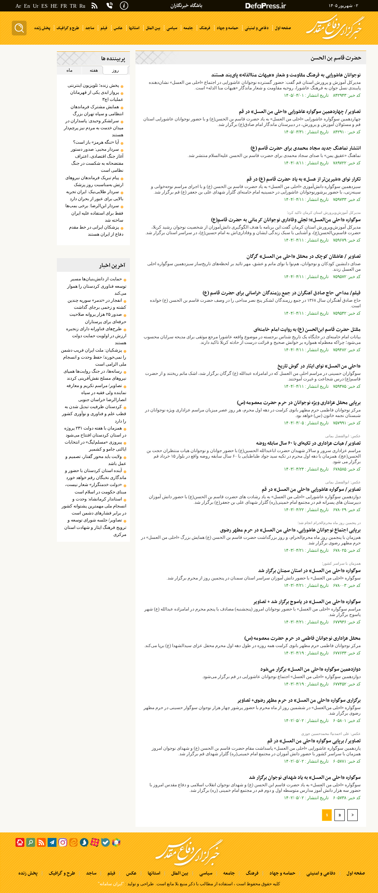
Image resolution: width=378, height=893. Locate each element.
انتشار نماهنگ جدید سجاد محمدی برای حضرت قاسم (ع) (306, 148)
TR (73, 6)
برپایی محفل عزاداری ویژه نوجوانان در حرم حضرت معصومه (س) (299, 402)
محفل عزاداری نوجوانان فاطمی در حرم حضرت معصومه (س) (302, 638)
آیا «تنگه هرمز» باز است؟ (95, 142)
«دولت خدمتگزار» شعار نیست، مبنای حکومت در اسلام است (95, 488)
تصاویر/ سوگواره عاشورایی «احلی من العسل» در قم (311, 489)
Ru (82, 6)
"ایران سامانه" (111, 883)
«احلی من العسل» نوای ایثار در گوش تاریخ (319, 366)
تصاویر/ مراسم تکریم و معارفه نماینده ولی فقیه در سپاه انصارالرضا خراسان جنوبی (96, 392)
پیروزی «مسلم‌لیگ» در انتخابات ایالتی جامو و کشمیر (95, 445)
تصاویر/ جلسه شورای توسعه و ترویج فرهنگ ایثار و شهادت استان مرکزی (95, 527)
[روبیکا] (116, 842)
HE (54, 6)
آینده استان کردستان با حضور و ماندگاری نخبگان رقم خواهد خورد (95, 474)
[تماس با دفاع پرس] (109, 5)
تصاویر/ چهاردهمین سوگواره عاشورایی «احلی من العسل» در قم (300, 111)
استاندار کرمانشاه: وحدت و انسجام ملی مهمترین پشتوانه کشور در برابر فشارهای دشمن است (94, 506)
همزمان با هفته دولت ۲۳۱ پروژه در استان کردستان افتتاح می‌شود (95, 431)
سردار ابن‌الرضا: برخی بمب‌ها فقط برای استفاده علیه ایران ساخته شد (94, 212)
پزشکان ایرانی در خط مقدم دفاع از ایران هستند (96, 231)
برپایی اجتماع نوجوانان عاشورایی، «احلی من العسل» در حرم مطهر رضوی (290, 530)
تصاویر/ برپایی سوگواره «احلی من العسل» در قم (314, 741)
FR (64, 6)
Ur (35, 6)
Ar (18, 6)
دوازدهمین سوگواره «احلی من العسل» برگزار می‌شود (310, 669)
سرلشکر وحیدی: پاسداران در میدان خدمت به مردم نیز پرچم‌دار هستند (93, 127)
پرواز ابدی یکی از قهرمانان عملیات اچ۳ (96, 96)
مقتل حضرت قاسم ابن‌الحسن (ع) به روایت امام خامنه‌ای (307, 329)
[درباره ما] (124, 4)
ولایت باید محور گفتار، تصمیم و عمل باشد (95, 460)
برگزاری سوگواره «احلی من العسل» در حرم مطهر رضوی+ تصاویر (299, 700)
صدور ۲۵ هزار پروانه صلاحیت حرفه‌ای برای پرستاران (97, 318)
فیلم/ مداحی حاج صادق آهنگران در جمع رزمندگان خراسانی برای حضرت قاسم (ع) (282, 293)
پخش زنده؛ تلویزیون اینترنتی (93, 85)
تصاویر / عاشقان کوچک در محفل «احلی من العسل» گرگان (304, 256)
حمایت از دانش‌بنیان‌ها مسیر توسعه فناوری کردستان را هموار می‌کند (96, 285)
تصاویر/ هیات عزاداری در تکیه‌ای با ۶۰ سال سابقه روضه (308, 443)
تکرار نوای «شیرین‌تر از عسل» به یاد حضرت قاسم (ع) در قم (304, 179)
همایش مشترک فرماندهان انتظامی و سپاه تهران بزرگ (97, 110)
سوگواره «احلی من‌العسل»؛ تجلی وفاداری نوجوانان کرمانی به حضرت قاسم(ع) (286, 220)
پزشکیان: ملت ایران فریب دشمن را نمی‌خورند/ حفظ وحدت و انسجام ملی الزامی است (93, 357)
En (27, 6)
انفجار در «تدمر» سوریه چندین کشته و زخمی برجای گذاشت (97, 304)
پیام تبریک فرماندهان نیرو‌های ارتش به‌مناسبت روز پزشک (94, 181)
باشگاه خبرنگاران (186, 5)
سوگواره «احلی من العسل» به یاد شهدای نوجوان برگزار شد (305, 777)
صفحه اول (356, 873)
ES (44, 6)
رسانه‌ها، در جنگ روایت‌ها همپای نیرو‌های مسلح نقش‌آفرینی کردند (94, 375)
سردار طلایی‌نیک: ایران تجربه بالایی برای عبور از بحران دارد (94, 195)
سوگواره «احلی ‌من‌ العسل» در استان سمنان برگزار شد (309, 571)
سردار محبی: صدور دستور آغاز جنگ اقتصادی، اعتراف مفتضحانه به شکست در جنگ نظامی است (97, 160)
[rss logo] (94, 6)
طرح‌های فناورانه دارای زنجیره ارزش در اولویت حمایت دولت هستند (96, 335)
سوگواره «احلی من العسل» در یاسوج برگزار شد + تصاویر (307, 602)
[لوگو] (335, 40)
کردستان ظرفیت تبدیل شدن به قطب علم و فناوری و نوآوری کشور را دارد (94, 413)
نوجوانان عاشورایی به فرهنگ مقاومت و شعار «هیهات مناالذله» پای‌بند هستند (286, 75)
